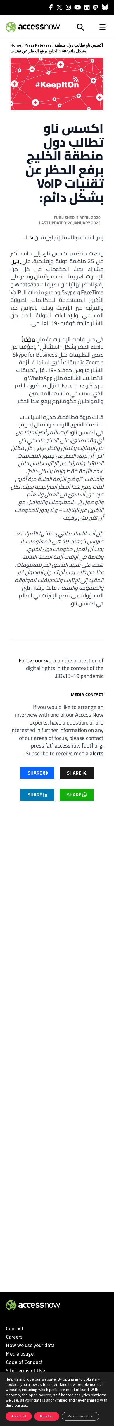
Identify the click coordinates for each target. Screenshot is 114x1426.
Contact (14, 1328)
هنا (29, 237)
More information (80, 1416)
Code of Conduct (24, 1362)
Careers (14, 1337)
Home (16, 45)
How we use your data (30, 1345)
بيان (16, 261)
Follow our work (37, 660)
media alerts (88, 753)
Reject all (46, 1416)
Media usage (20, 1354)
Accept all (18, 1416)
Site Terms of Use (25, 1370)
